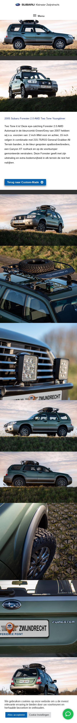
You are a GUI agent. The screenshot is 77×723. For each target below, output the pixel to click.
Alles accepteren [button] (16, 714)
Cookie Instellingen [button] (39, 714)
